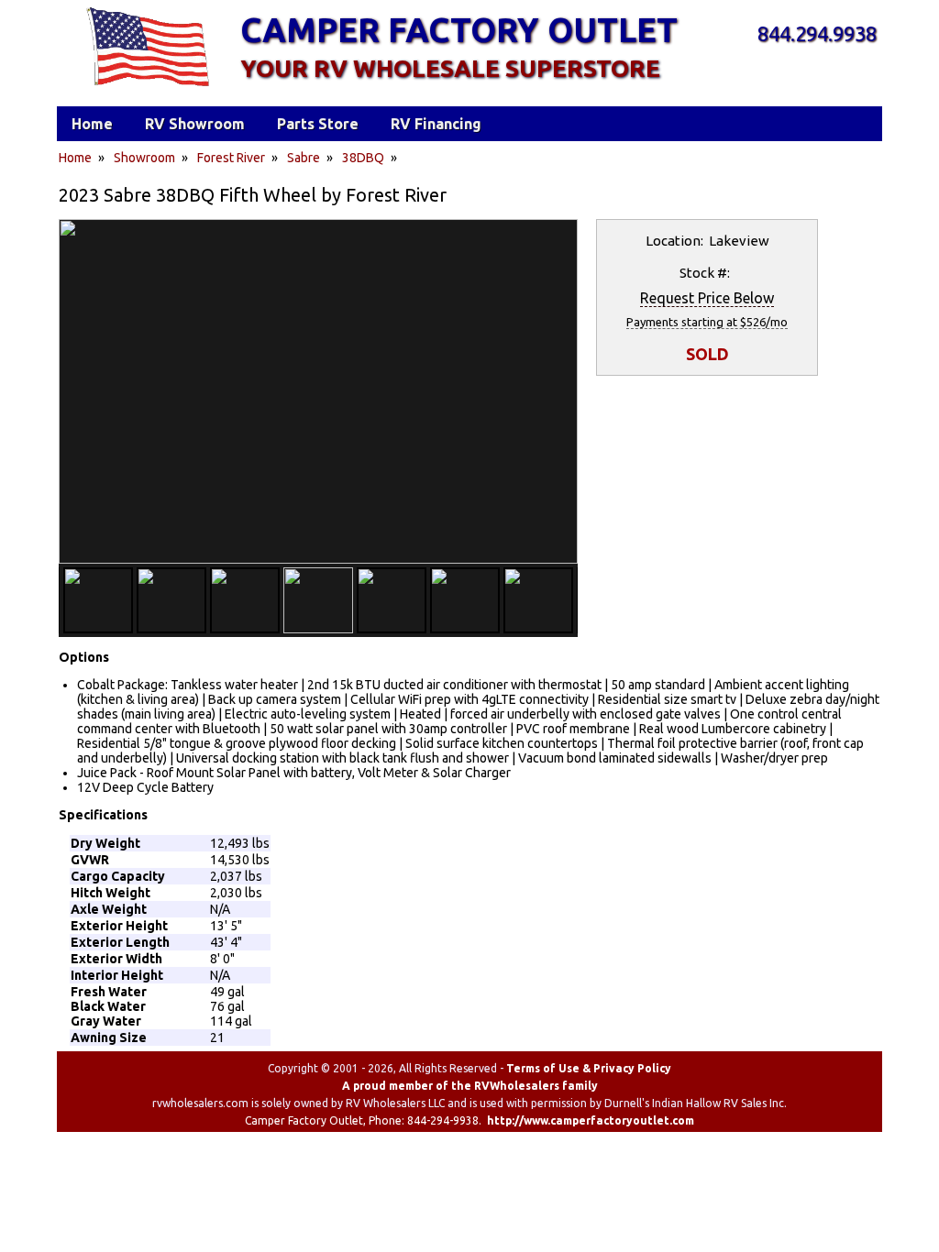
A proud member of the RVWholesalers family (470, 1086)
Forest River (231, 157)
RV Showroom (195, 123)
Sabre (303, 157)
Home (75, 157)
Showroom (144, 157)
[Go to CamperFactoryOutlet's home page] (147, 87)
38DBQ (363, 157)
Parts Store (318, 123)
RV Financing (436, 123)
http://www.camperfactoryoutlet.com (590, 1120)
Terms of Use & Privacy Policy (588, 1068)
